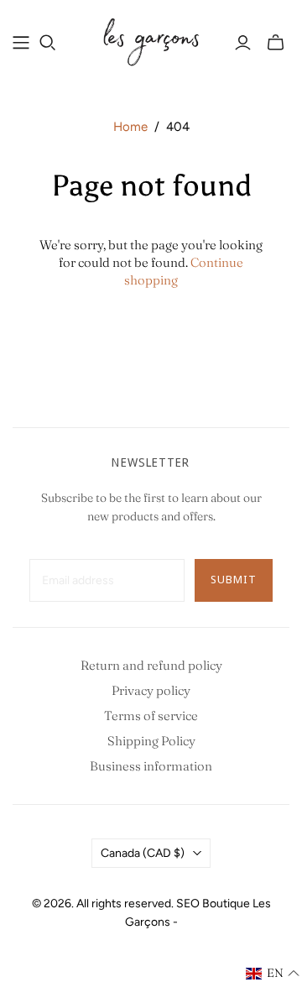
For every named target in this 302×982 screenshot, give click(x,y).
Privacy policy (151, 690)
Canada (143, 853)
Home (130, 126)
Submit (234, 579)
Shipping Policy (151, 741)
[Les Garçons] (151, 40)
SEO (188, 903)
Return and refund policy (151, 665)
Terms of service (151, 715)
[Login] (243, 43)
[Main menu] (21, 42)
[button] (273, 973)
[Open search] (47, 42)
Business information (151, 766)
